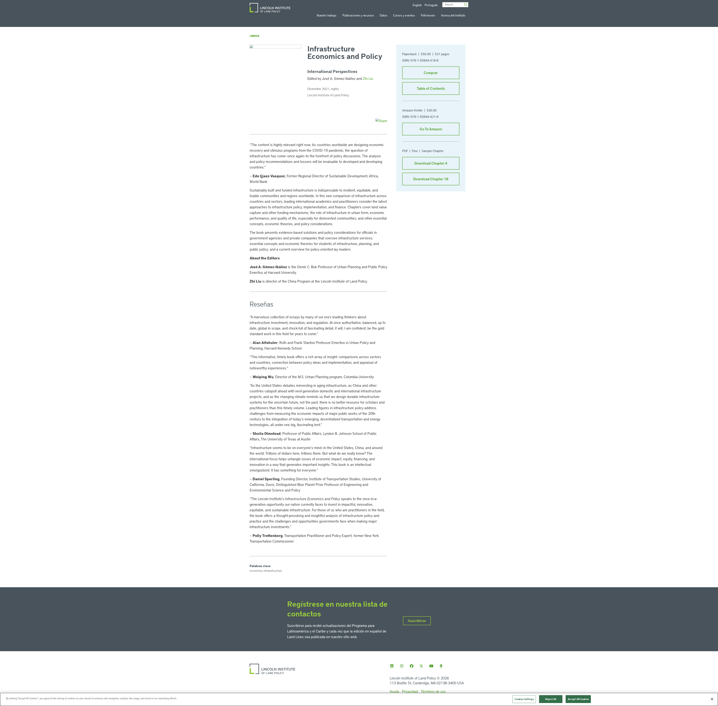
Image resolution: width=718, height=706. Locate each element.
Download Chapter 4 (430, 163)
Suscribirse (417, 620)
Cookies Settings (524, 699)
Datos (383, 15)
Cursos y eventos (404, 15)
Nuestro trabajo (326, 15)
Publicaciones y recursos (358, 15)
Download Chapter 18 (430, 179)
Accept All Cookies (578, 699)
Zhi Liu (368, 78)
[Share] (381, 120)
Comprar (431, 72)
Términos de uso (433, 691)
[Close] (712, 699)
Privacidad (410, 691)
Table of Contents (431, 88)
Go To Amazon (431, 129)
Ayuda (394, 691)
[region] (359, 699)
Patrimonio (428, 15)
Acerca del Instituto (453, 15)
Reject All (550, 699)
